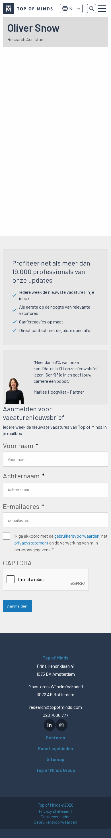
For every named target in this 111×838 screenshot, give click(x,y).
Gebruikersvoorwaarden (55, 822)
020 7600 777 (55, 715)
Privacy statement (55, 811)
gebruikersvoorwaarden (76, 536)
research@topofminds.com (55, 707)
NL (72, 8)
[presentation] (46, 580)
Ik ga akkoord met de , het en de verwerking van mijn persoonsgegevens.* (61, 542)
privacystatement (31, 542)
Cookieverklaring (56, 817)
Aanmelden (17, 606)
